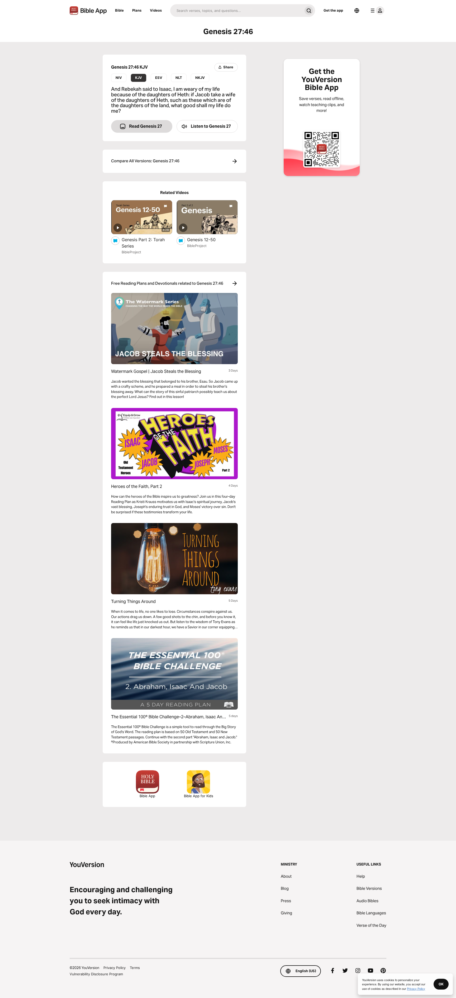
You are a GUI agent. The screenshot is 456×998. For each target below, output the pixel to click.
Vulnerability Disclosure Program (96, 974)
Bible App (147, 796)
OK (441, 984)
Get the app (333, 10)
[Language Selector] (357, 10)
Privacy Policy (114, 968)
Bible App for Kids (198, 796)
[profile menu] (376, 10)
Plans (136, 10)
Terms (135, 968)
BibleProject (131, 252)
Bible (119, 10)
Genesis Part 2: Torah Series (143, 243)
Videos (156, 10)
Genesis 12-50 (206, 239)
